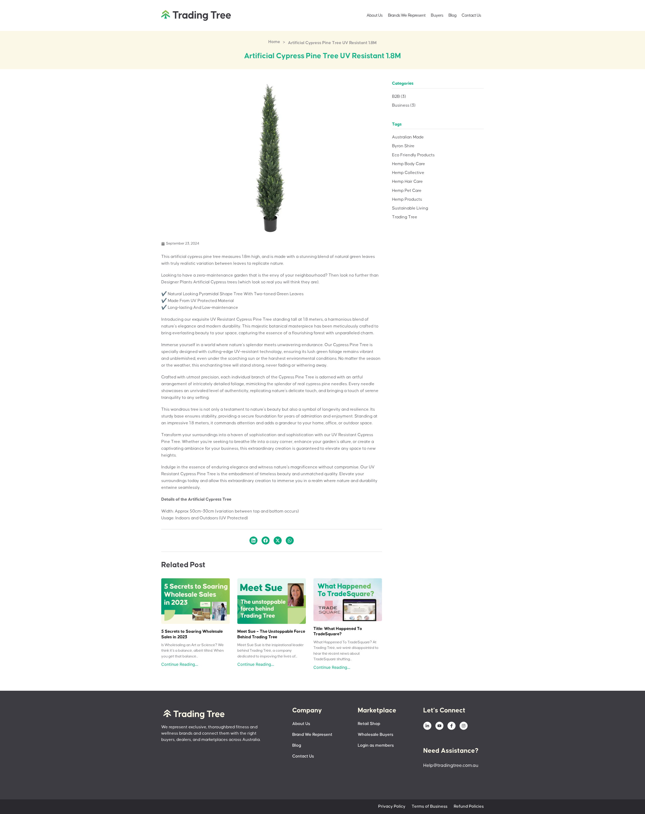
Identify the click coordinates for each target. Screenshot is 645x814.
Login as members (376, 745)
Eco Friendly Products (413, 155)
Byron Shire (403, 146)
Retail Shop (369, 724)
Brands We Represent (407, 15)
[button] (253, 540)
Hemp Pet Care (407, 191)
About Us (375, 15)
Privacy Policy (391, 806)
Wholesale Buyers (375, 735)
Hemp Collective (408, 173)
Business (403, 105)
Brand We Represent (312, 735)
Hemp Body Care (408, 164)
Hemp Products (407, 199)
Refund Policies (469, 806)
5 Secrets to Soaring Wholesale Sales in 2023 (192, 634)
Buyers (437, 15)
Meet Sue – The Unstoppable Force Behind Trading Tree (271, 634)
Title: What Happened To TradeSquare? (337, 632)
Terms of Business (429, 806)
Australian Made (408, 137)
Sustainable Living (410, 208)
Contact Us (471, 15)
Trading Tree (404, 217)
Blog (452, 15)
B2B (399, 97)
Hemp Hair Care (407, 181)
